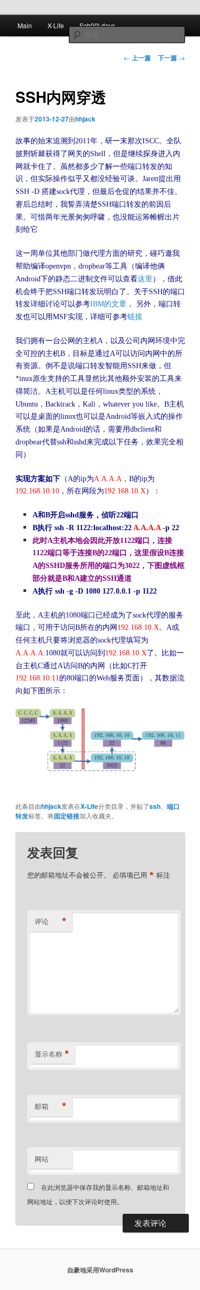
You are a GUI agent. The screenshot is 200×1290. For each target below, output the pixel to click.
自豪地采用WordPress (100, 1270)
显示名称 (52, 1053)
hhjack (85, 119)
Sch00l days (97, 25)
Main (25, 25)
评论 (51, 921)
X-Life (55, 25)
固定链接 (66, 816)
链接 (134, 317)
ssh (155, 806)
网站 (42, 1159)
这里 (145, 279)
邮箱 (51, 1106)
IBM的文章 (108, 304)
